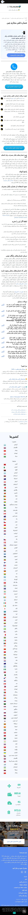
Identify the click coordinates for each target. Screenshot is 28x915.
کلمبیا (16, 527)
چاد (16, 519)
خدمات (25, 876)
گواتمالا (15, 579)
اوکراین (15, 752)
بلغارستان (15, 510)
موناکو (16, 645)
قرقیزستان (15, 617)
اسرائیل (15, 599)
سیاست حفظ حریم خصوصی (20, 887)
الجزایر (15, 467)
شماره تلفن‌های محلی (21, 283)
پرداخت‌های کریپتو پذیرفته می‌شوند (18, 396)
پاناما (16, 677)
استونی (15, 556)
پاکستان (15, 674)
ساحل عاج (15, 605)
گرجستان (15, 568)
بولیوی (15, 501)
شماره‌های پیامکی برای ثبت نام (18, 410)
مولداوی (15, 643)
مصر (16, 550)
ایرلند (16, 596)
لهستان (15, 453)
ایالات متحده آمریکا (13, 761)
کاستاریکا (15, 530)
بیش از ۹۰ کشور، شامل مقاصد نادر (17, 387)
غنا (16, 573)
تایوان (16, 735)
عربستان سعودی (13, 703)
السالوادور (15, 553)
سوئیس (15, 732)
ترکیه (16, 746)
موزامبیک (15, 654)
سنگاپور (15, 709)
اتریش (16, 481)
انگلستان (15, 447)
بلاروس (15, 493)
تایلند (16, 743)
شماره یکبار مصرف (8, 180)
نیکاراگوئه (15, 666)
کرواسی (15, 533)
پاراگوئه (15, 680)
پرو (16, 683)
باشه (14, 912)
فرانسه (15, 565)
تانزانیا (16, 738)
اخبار (26, 879)
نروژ (16, 671)
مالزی (16, 631)
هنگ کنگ (15, 582)
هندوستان (15, 591)
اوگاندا (16, 749)
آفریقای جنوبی (14, 718)
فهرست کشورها (19, 291)
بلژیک (16, 495)
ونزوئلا (16, 769)
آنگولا (16, 470)
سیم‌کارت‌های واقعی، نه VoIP (18, 369)
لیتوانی (15, 622)
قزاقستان (15, 611)
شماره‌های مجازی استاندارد (19, 414)
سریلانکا (15, 723)
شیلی (16, 521)
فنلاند (16, 562)
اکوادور (15, 547)
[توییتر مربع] (22, 872)
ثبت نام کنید (21, 98)
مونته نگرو (15, 648)
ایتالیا (16, 602)
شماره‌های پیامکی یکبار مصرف (18, 412)
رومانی (15, 697)
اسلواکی (15, 712)
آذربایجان (15, 484)
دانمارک (15, 542)
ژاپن (16, 608)
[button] (14, 306)
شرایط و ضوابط (23, 884)
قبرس (16, 536)
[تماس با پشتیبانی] (23, 421)
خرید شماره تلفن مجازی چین (14, 148)
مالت (16, 634)
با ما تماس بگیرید (23, 882)
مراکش (15, 651)
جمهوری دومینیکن (13, 544)
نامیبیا (16, 657)
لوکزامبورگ (14, 625)
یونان (16, 576)
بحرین (16, 487)
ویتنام (16, 450)
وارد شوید (13, 98)
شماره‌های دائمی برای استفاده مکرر (17, 379)
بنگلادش (15, 490)
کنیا (16, 614)
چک (16, 539)
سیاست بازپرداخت (23, 893)
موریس (15, 637)
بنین (16, 498)
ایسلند (16, 588)
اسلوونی (15, 715)
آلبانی (16, 464)
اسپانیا (16, 726)
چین (16, 524)
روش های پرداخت (23, 895)
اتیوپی (16, 559)
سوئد (16, 729)
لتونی (16, 619)
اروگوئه (15, 764)
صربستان (15, 706)
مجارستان (15, 585)
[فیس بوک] (25, 872)
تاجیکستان (15, 741)
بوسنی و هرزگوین (13, 504)
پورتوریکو (15, 694)
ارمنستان (15, 475)
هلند (16, 660)
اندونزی (15, 594)
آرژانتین (15, 444)
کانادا (16, 513)
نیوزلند (15, 663)
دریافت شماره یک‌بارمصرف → (16, 55)
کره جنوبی (15, 720)
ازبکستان (15, 767)
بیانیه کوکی (24, 890)
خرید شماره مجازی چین (14, 86)
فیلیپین (15, 686)
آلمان (16, 570)
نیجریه (16, 669)
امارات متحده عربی (13, 755)
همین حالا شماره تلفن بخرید (14, 841)
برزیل (16, 456)
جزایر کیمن (15, 516)
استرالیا (15, 478)
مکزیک (16, 640)
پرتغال (16, 692)
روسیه (16, 700)
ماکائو (16, 628)
